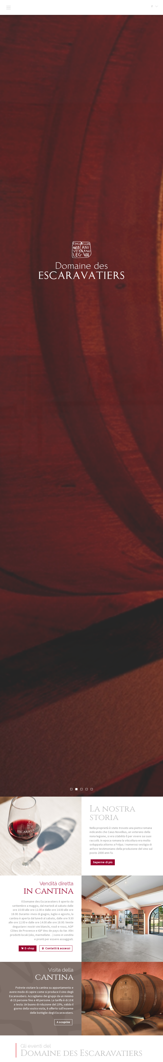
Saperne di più (102, 862)
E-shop (29, 948)
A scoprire (63, 1022)
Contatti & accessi (57, 948)
